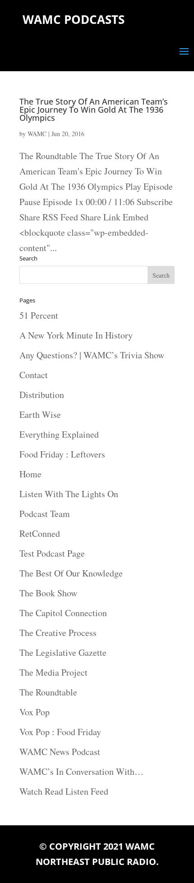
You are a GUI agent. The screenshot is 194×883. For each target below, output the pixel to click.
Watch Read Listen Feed (63, 791)
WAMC (37, 133)
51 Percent (38, 315)
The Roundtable (48, 692)
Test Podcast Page (52, 553)
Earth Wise (40, 414)
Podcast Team (44, 514)
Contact (33, 375)
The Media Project (53, 672)
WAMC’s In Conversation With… (81, 771)
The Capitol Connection (63, 613)
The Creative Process (58, 633)
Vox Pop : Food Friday (60, 732)
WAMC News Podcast (59, 752)
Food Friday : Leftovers (62, 454)
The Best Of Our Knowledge (71, 573)
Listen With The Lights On (68, 494)
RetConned (39, 533)
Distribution (41, 395)
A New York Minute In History (76, 335)
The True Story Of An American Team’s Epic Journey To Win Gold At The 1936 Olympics (93, 109)
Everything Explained (59, 434)
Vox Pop (34, 712)
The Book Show (48, 593)
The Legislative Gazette (62, 652)
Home (30, 474)
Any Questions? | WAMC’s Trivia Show (91, 355)
